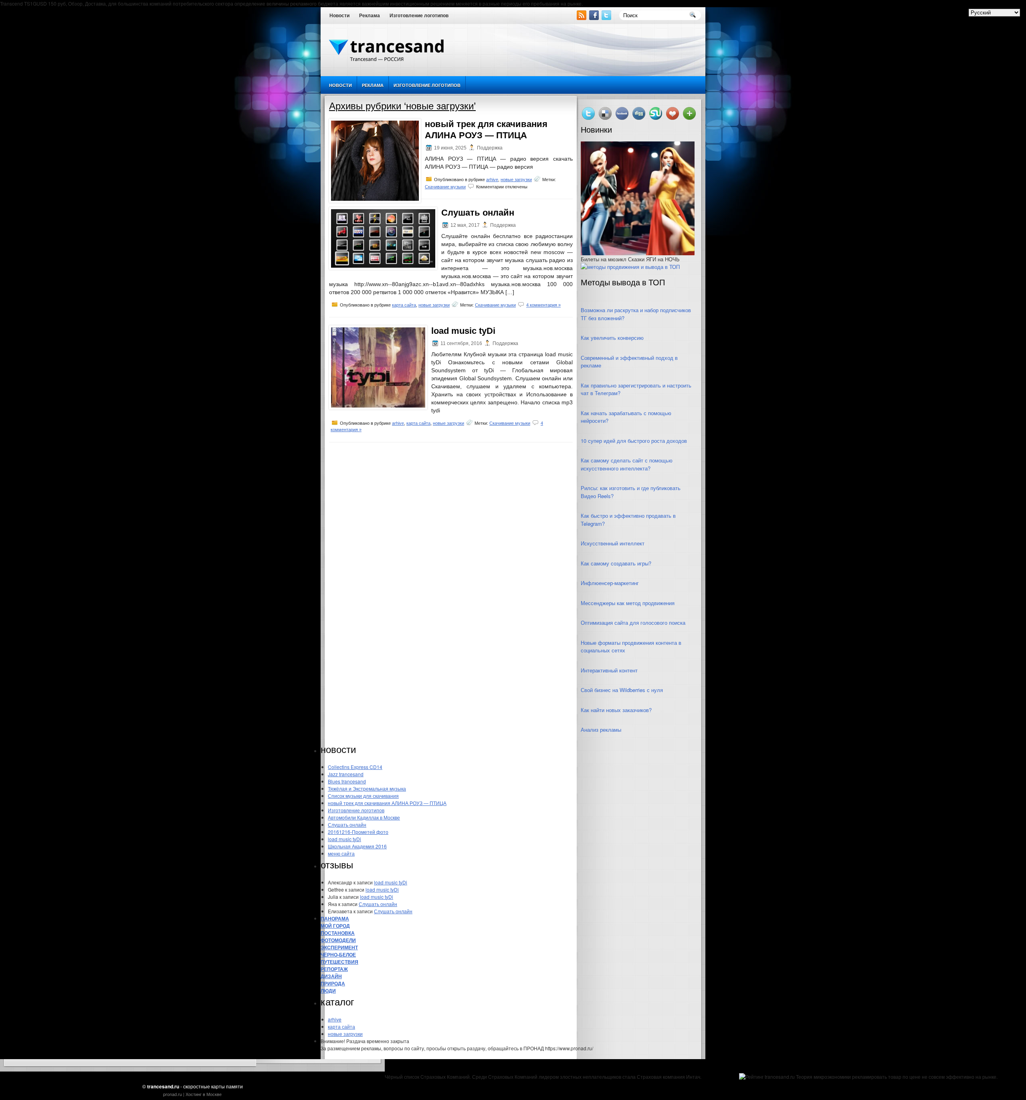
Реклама (369, 15)
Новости (339, 15)
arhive (492, 179)
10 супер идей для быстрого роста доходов (634, 440)
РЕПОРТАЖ (334, 969)
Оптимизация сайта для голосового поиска (633, 622)
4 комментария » (543, 305)
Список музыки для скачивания (363, 795)
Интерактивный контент (609, 670)
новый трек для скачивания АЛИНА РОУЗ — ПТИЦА (387, 802)
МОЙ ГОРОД (335, 925)
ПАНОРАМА (335, 918)
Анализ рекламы (601, 729)
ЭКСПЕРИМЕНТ (339, 947)
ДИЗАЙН (331, 976)
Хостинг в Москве (204, 1094)
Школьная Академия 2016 (357, 846)
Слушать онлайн (477, 213)
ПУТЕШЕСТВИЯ (339, 961)
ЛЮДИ (328, 990)
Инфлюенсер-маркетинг (610, 583)
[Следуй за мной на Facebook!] (594, 17)
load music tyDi (463, 331)
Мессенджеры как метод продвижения (628, 603)
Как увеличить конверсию (612, 337)
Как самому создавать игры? (616, 563)
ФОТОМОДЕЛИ (338, 940)
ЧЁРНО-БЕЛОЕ (338, 954)
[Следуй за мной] (607, 17)
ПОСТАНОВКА (338, 933)
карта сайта (404, 305)
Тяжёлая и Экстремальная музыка (367, 788)
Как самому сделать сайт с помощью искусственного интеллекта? (627, 464)
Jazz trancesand (346, 774)
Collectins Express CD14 (355, 766)
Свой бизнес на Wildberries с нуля (622, 690)
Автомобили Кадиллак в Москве (364, 817)
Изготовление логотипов (419, 15)
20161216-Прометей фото (358, 831)
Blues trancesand (347, 781)
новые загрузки (516, 179)
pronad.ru (172, 1094)
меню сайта (341, 853)
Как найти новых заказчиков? (616, 710)
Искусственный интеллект (612, 543)
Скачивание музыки (445, 186)
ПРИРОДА (333, 983)
